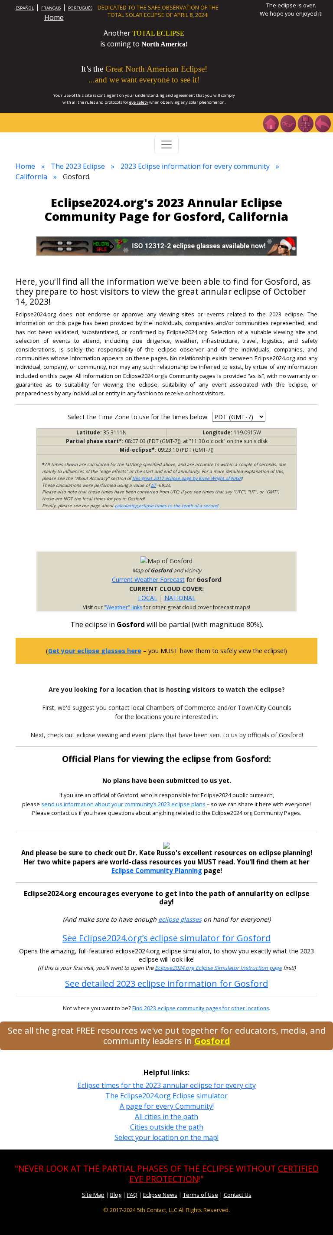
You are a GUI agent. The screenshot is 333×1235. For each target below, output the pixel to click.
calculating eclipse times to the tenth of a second (166, 506)
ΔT (153, 485)
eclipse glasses (180, 919)
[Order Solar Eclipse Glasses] (166, 245)
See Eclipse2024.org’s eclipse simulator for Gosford (166, 938)
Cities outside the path (166, 1127)
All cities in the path (166, 1116)
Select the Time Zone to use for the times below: (139, 417)
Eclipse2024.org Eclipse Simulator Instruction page (218, 968)
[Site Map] (305, 123)
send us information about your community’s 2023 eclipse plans (123, 804)
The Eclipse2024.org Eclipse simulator (166, 1095)
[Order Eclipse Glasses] (288, 123)
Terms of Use (200, 1195)
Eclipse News (160, 1195)
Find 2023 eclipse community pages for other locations (200, 1008)
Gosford (212, 1041)
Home (54, 17)
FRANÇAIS (51, 8)
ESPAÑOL (25, 8)
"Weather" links (123, 607)
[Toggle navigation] (166, 144)
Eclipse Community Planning (156, 870)
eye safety (138, 102)
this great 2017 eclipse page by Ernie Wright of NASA (187, 478)
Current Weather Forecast (148, 579)
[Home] (270, 123)
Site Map (93, 1195)
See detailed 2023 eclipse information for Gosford (166, 983)
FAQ (132, 1195)
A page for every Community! (167, 1106)
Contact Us (237, 1195)
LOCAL (147, 598)
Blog (115, 1195)
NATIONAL (180, 598)
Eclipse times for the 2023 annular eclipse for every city (167, 1085)
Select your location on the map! (166, 1137)
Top (314, 1215)
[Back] (322, 123)
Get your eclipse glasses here (94, 651)
